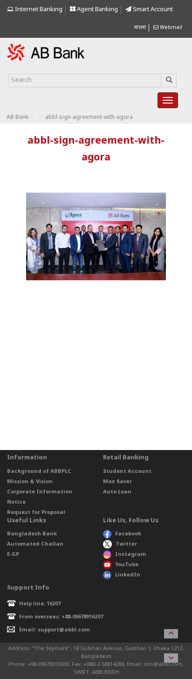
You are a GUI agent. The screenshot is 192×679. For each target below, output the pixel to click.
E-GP (13, 554)
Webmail (170, 27)
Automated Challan (35, 544)
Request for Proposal (36, 512)
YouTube (126, 564)
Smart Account (152, 10)
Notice (16, 502)
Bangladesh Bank (32, 534)
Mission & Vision (30, 481)
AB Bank (17, 117)
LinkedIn (127, 575)
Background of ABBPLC (39, 471)
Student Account (127, 471)
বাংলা (140, 27)
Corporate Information (39, 492)
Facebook (128, 534)
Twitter (126, 544)
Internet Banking (38, 10)
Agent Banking (96, 10)
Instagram (130, 554)
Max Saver (117, 481)
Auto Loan (117, 492)
